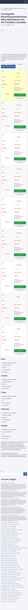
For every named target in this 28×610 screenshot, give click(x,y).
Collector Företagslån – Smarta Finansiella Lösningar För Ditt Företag (12, 569)
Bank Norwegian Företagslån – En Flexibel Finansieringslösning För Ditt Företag (13, 547)
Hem (2, 8)
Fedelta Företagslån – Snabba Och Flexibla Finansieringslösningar (11, 594)
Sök (2, 471)
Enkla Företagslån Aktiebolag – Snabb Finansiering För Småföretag (11, 585)
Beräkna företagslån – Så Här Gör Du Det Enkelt (8, 551)
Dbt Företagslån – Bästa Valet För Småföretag (8, 581)
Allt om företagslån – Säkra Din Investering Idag (8, 526)
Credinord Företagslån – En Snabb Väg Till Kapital (9, 576)
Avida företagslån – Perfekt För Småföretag (8, 544)
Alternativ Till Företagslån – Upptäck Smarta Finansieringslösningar (11, 529)
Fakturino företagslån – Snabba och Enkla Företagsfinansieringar (11, 592)
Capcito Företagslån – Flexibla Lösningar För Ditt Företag (10, 565)
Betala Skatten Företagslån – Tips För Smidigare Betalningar (10, 553)
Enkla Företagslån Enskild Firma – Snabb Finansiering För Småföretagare (12, 587)
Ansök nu (20, 94)
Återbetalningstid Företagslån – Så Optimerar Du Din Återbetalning (11, 540)
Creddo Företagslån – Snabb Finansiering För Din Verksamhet (11, 574)
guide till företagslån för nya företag (18, 456)
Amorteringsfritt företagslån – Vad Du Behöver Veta (9, 531)
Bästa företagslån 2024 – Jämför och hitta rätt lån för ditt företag (11, 549)
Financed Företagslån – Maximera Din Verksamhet (9, 599)
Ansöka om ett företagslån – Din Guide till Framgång (9, 535)
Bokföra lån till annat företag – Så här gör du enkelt (9, 558)
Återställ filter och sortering (8, 66)
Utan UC (4, 64)
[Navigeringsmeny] (25, 2)
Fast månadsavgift (12, 64)
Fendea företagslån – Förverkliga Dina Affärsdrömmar (9, 596)
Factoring (19, 64)
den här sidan (16, 454)
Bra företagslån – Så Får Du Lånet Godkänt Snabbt (9, 562)
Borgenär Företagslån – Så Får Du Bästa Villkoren (9, 560)
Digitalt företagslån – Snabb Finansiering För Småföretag (10, 583)
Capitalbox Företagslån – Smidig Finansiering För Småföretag (10, 567)
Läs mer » (18, 489)
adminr (3, 25)
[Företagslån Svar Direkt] (5, 2)
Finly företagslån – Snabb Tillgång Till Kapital (8, 601)
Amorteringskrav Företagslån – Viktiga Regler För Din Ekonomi (11, 533)
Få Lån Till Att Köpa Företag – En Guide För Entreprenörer (10, 590)
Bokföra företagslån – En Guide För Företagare (8, 556)
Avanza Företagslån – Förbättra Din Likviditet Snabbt (9, 542)
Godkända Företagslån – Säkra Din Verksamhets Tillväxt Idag (11, 506)
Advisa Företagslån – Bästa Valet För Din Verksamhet (9, 514)
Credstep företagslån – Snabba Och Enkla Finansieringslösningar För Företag (13, 578)
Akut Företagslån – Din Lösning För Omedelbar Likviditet (10, 524)
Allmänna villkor (20, 98)
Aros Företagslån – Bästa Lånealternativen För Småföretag (10, 538)
